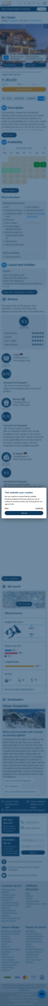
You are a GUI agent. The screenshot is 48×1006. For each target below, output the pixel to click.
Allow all (24, 513)
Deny (7, 508)
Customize (39, 508)
